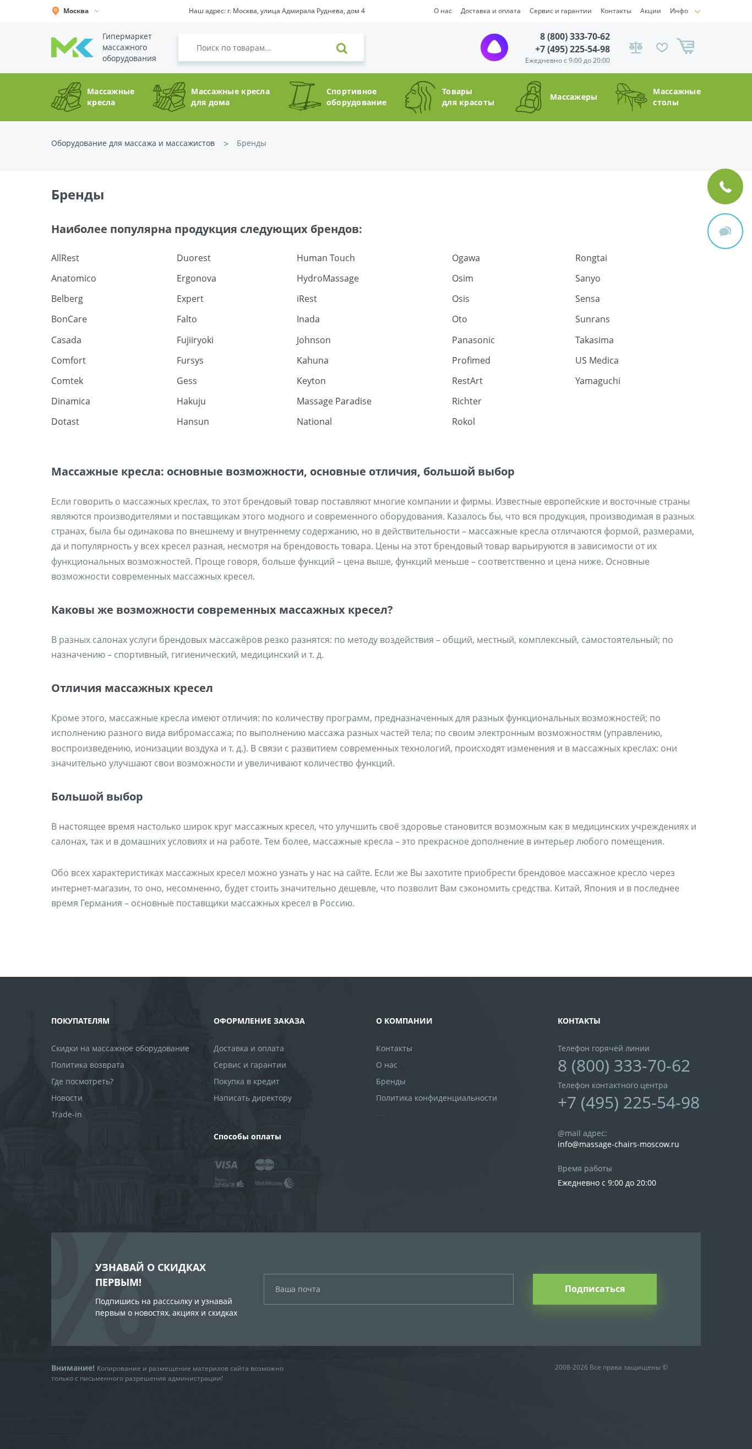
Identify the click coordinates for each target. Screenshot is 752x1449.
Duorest (194, 258)
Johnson (314, 340)
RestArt (467, 381)
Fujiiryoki (195, 340)
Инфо (679, 10)
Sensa (587, 299)
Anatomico (73, 278)
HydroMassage (328, 278)
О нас (443, 10)
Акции (650, 10)
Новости (67, 1098)
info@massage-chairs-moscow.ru (618, 1144)
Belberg (67, 299)
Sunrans (592, 319)
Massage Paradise (334, 401)
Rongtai (591, 258)
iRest (307, 299)
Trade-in (66, 1114)
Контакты (616, 10)
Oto (459, 319)
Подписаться (595, 1289)
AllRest (65, 258)
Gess (187, 381)
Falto (187, 319)
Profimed (471, 360)
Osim (462, 278)
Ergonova (196, 278)
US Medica (597, 360)
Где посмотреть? (82, 1081)
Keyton (311, 381)
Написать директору (253, 1098)
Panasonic (473, 340)
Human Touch (326, 258)
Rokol (463, 421)
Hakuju (191, 401)
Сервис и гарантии (561, 10)
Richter (467, 401)
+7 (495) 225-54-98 (572, 49)
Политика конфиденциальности (436, 1098)
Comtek (67, 381)
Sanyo (588, 278)
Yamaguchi (597, 381)
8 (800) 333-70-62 (575, 36)
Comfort (68, 360)
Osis (461, 299)
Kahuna (313, 360)
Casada (66, 340)
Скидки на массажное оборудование (120, 1048)
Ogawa (466, 258)
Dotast (65, 421)
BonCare (69, 319)
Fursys (190, 360)
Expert (190, 299)
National (314, 421)
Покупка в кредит (247, 1081)
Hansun (193, 421)
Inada (308, 319)
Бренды (391, 1081)
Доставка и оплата (491, 10)
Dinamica (70, 401)
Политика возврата (87, 1064)
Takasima (594, 340)
